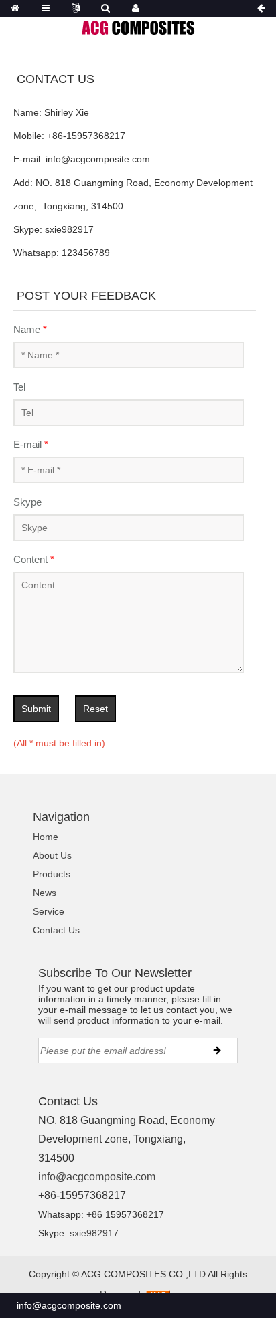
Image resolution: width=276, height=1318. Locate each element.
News (44, 892)
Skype (27, 502)
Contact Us (56, 930)
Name (30, 329)
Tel (19, 387)
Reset (95, 708)
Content (33, 559)
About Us (52, 855)
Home (45, 836)
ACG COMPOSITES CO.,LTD (143, 1274)
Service (48, 911)
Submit (36, 708)
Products (51, 874)
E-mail (30, 444)
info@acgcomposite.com (96, 1176)
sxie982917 (94, 1233)
